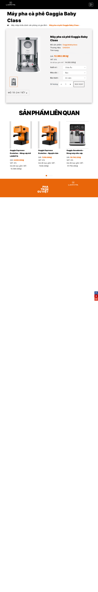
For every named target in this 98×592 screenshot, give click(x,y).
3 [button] (50, 175)
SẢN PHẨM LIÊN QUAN (49, 112)
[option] (27, 54)
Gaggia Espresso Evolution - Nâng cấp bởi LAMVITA (20, 153)
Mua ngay (79, 84)
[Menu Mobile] (91, 4)
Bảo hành (54, 78)
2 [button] (48, 175)
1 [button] (46, 175)
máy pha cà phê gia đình (43, 299)
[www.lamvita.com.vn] (10, 3)
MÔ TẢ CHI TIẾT (17, 92)
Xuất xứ (53, 67)
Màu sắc (53, 73)
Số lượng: (54, 84)
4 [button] (51, 175)
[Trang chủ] (8, 25)
